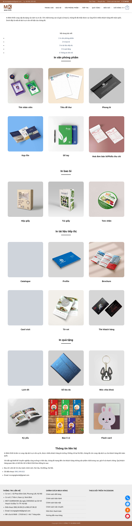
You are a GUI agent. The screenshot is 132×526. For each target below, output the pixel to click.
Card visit (25, 329)
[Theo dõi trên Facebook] (122, 1)
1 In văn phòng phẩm (66, 38)
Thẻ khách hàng (106, 329)
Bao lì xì (66, 438)
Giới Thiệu (92, 1)
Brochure (106, 281)
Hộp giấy (25, 221)
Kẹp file (25, 155)
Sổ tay (66, 155)
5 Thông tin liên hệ (66, 53)
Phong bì (106, 107)
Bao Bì (58, 8)
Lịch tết (25, 390)
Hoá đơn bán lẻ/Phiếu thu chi (106, 156)
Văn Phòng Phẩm (71, 8)
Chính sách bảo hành (113, 1)
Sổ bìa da (66, 390)
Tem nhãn (106, 221)
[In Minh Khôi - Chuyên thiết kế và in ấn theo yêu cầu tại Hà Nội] (13, 7)
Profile (66, 281)
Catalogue (25, 281)
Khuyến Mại (101, 1)
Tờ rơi (66, 329)
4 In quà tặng (66, 49)
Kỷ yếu (25, 438)
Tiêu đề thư (66, 107)
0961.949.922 (20, 471)
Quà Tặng (96, 8)
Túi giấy (66, 221)
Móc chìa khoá (106, 390)
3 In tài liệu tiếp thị (66, 45)
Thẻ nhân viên (25, 107)
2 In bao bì (66, 42)
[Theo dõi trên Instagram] (124, 1)
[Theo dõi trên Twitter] (126, 1)
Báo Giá (107, 8)
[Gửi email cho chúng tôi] (127, 1)
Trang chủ (49, 8)
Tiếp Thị (85, 8)
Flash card (106, 438)
